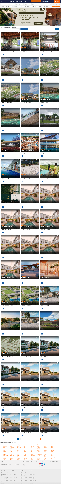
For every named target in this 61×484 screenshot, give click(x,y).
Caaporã (38, 446)
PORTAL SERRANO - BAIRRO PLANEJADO (27, 150)
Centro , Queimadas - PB (25, 153)
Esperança (38, 449)
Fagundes (45, 449)
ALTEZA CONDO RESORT (44, 48)
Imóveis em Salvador (23, 478)
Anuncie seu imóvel (4, 463)
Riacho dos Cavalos (12, 455)
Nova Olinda (52, 452)
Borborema (18, 446)
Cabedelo (52, 446)
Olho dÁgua (11, 453)
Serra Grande (18, 458)
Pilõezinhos (4, 454)
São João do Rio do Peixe (46, 456)
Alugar (24, 465)
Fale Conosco (52, 463)
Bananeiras (25, 445)
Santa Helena (52, 455)
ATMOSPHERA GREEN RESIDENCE (46, 150)
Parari (31, 453)
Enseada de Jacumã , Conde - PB (6, 229)
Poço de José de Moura (39, 454)
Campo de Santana (19, 447)
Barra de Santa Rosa (46, 445)
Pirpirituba (11, 454)
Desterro (4, 449)
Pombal (45, 454)
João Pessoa (45, 450)
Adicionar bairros (43, 4)
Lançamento (24, 463)
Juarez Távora (52, 450)
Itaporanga (11, 450)
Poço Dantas (32, 454)
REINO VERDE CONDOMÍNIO (6, 48)
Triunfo (4, 459)
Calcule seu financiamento (35, 1)
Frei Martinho (52, 449)
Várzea (24, 459)
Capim (24, 447)
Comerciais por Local (4, 480)
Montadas (4, 452)
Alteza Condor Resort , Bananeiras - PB (46, 51)
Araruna (31, 444)
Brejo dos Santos (32, 446)
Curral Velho (45, 448)
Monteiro (18, 452)
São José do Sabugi (53, 457)
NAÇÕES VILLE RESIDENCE (25, 277)
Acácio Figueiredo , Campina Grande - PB (8, 51)
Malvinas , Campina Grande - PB (45, 305)
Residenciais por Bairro (4, 474)
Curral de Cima (38, 448)
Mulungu (24, 452)
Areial (51, 444)
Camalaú (4, 447)
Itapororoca (18, 450)
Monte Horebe (11, 452)
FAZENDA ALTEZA (4, 74)
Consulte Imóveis (31, 475)
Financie (9, 464)
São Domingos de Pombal (19, 456)
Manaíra (45, 451)
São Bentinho (4, 456)
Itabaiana (4, 450)
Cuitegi (31, 448)
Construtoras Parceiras (32, 478)
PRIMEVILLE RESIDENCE (5, 328)
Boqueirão (11, 446)
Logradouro (11, 451)
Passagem (38, 453)
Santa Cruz (45, 455)
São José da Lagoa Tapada (6, 457)
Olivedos (18, 453)
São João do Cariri (39, 456)
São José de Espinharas (19, 457)
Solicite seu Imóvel (32, 474)
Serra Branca (4, 458)
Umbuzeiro (18, 459)
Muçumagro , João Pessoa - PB (26, 356)
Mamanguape (38, 451)
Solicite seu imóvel (4, 464)
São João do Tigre (52, 456)
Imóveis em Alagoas (13, 474)
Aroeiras (4, 445)
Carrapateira (38, 447)
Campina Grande (12, 447)
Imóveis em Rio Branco (23, 472)
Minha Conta (51, 1)
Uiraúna (11, 459)
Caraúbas (31, 447)
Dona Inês (18, 449)
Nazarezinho (38, 452)
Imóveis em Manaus (23, 477)
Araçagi (17, 444)
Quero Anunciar (56, 1)
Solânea (51, 458)
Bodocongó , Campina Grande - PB (7, 102)
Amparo (4, 444)
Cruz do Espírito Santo (5, 448)
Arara (24, 444)
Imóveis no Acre (12, 472)
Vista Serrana (38, 459)
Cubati (11, 448)
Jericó (38, 450)
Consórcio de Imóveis (32, 480)
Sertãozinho (38, 458)
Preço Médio (17, 464)
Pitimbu (17, 454)
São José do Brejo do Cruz (46, 457)
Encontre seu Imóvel (11, 463)
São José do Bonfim (39, 457)
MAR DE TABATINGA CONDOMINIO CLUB (27, 201)
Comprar (24, 464)
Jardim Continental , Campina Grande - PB (27, 280)
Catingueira (52, 447)
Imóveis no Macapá (23, 475)
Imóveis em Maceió (23, 474)
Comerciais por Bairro (4, 478)
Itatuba (24, 450)
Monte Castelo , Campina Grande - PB (7, 356)
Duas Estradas (25, 449)
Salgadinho (25, 455)
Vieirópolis (32, 459)
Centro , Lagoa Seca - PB (44, 153)
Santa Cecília (38, 455)
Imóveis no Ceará (12, 480)
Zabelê (44, 459)
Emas (31, 449)
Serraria (31, 458)
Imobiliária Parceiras (32, 477)
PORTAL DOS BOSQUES (44, 74)
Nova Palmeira (4, 453)
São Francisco (32, 456)
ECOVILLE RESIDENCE (24, 74)
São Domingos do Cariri (26, 456)
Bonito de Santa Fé (5, 446)
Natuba (31, 452)
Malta (31, 451)
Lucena (17, 451)
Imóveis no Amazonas (13, 477)
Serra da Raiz (11, 458)
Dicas (9, 465)
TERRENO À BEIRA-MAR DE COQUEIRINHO (8, 201)
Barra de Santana (39, 445)
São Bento (11, 456)
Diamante (11, 449)
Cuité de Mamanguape (26, 448)
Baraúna (31, 445)
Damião (51, 448)
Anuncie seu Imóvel (32, 472)
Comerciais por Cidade (4, 477)
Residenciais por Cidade (5, 472)
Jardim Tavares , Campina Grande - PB (7, 305)
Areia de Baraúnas (46, 444)
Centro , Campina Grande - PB (6, 153)
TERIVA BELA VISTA (44, 328)
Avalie (16, 463)
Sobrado (45, 458)
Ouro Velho (25, 453)
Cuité (17, 448)
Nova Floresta (45, 452)
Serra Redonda (25, 458)
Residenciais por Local (4, 475)
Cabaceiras (45, 446)
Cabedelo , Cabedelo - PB (44, 102)
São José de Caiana (12, 457)
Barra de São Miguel (53, 445)
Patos (44, 453)
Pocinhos (25, 454)
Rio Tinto (18, 455)
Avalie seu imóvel (4, 465)
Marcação (52, 451)
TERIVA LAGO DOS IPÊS (5, 150)
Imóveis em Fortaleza (23, 480)
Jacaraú (31, 450)
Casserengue (45, 447)
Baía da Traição (18, 445)
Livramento (4, 451)
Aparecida (11, 444)
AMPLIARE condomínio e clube (46, 99)
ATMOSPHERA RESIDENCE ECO (6, 175)
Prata (51, 454)
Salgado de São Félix (33, 455)
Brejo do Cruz (25, 446)
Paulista (51, 453)
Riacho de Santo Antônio (5, 455)
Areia (37, 444)
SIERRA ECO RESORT (5, 302)
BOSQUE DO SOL (23, 353)
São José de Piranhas (26, 457)
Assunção (11, 445)
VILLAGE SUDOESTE (44, 302)
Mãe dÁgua (25, 451)
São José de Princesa (33, 457)
